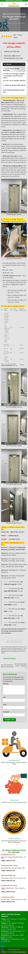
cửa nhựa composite (11, 649)
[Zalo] (2, 942)
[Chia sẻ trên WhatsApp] (7, 641)
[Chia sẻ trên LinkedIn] (20, 641)
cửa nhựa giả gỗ (11, 13)
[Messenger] (2, 946)
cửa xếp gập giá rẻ (15, 651)
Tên (4, 697)
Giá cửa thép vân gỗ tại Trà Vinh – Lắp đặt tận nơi (20, 665)
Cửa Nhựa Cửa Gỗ (14, 539)
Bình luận (6, 683)
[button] (2, 4)
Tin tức (24, 14)
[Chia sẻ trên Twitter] (13, 641)
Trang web (6, 712)
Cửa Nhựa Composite (9, 275)
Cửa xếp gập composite (15, 14)
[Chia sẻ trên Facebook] (10, 641)
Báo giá (5, 13)
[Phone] (2, 937)
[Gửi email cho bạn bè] (15, 641)
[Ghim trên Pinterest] (18, 641)
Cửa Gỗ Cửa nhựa (20, 23)
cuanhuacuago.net (13, 535)
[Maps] (2, 951)
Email (5, 704)
